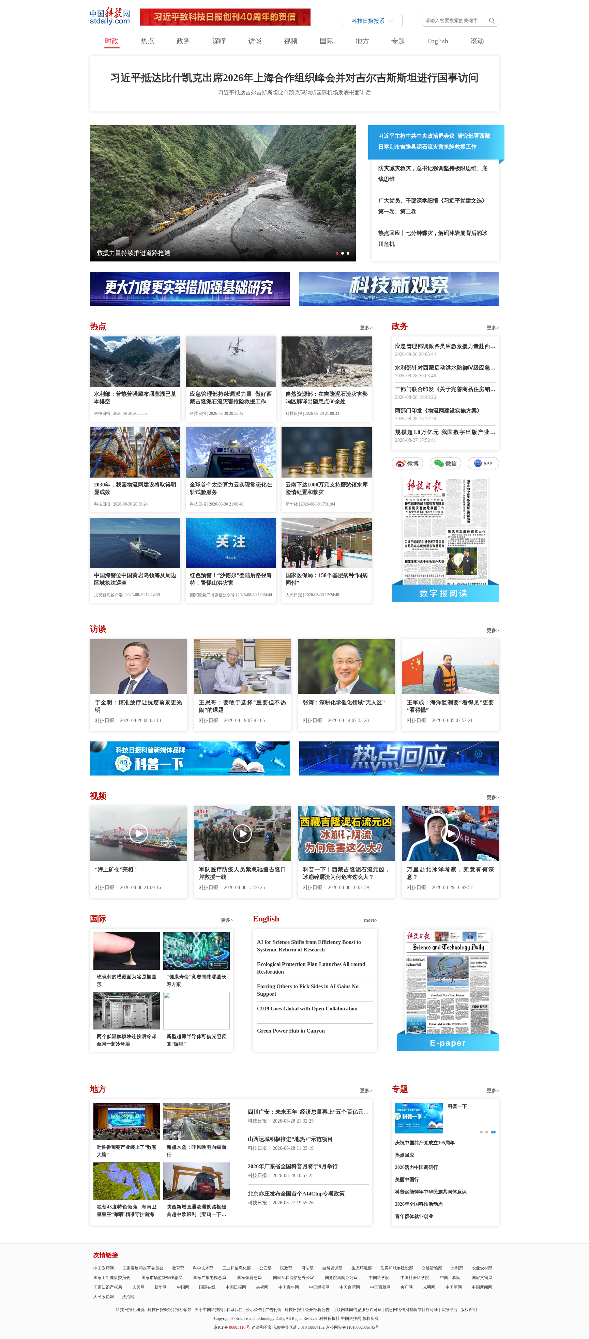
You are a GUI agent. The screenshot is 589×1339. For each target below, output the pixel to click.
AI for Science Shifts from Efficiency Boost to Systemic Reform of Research (309, 945)
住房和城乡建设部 (396, 1268)
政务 (183, 41)
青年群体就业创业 (414, 1216)
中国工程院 (450, 1277)
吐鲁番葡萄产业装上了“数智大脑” (126, 1151)
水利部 (457, 1268)
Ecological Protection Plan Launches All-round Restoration (311, 968)
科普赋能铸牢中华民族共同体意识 (431, 1191)
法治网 (128, 1296)
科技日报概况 (160, 1309)
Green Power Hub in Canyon (291, 1031)
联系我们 (234, 1309)
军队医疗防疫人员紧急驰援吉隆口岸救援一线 (242, 873)
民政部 (286, 1268)
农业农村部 (482, 1268)
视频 (291, 41)
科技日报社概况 (130, 1309)
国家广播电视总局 (209, 1277)
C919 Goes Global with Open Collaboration (307, 1008)
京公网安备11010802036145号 (352, 1327)
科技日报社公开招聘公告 (307, 1309)
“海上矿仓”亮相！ (117, 869)
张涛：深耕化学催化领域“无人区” (344, 702)
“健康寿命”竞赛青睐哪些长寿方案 (196, 980)
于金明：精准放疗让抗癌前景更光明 (138, 706)
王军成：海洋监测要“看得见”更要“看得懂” (450, 706)
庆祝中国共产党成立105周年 (425, 1142)
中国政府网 (103, 1268)
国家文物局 (482, 1277)
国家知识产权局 (107, 1287)
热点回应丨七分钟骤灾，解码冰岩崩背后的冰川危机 (432, 238)
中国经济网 (319, 1287)
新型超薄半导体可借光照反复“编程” (196, 1040)
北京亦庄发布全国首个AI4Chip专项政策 (296, 1194)
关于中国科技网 (209, 1309)
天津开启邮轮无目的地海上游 (137, 253)
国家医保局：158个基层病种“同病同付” (327, 579)
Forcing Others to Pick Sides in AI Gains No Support (308, 990)
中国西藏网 (380, 1287)
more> (370, 920)
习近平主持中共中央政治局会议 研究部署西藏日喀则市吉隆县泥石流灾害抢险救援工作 (434, 141)
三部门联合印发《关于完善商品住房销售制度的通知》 (445, 389)
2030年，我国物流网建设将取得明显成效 (135, 488)
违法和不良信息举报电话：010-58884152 (288, 1327)
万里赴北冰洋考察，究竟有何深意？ (450, 873)
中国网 (183, 1287)
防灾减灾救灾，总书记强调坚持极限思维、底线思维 (432, 173)
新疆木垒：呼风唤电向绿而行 (196, 1151)
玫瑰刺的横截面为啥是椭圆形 (126, 980)
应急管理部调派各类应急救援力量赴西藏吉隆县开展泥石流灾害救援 (445, 346)
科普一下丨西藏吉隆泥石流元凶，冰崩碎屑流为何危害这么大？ (346, 873)
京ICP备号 (232, 1327)
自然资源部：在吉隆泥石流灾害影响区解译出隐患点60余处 (327, 397)
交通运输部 (432, 1268)
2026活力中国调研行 (416, 1167)
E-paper (448, 1042)
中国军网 (453, 1287)
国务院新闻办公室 (341, 1277)
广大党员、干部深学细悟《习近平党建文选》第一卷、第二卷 (432, 206)
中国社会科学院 (415, 1277)
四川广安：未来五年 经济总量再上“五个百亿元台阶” (308, 1112)
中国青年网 (288, 1287)
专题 (398, 41)
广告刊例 (273, 1309)
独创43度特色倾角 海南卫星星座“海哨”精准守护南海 (126, 1210)
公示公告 (254, 1309)
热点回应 (404, 1155)
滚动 (477, 41)
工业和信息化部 (236, 1268)
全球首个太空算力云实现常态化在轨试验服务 (231, 488)
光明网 (429, 1287)
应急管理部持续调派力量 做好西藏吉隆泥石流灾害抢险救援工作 (231, 397)
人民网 (138, 1287)
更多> (366, 327)
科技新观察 (460, 1106)
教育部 (178, 1268)
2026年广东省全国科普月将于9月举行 (293, 1166)
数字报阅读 (445, 593)
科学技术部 (203, 1268)
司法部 (307, 1268)
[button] (337, 253)
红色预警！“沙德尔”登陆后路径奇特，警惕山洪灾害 (231, 579)
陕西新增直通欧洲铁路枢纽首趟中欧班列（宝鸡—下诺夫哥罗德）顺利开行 (196, 1211)
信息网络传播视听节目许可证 (411, 1309)
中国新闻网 (482, 1287)
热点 (147, 41)
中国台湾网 (349, 1287)
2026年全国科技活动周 (419, 1204)
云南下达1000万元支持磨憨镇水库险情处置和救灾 (327, 488)
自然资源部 (332, 1268)
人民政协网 (103, 1296)
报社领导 (183, 1309)
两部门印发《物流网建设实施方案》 (438, 410)
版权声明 (468, 1309)
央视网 (262, 1287)
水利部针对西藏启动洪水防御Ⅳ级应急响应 (445, 368)
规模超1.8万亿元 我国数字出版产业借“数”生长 (445, 432)
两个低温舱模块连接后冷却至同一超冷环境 (126, 1040)
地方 (362, 41)
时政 (112, 41)
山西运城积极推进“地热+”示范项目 (290, 1139)
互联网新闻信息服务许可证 (357, 1309)
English (437, 41)
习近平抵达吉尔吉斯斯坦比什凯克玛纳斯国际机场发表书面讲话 (294, 92)
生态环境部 (361, 1268)
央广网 (407, 1287)
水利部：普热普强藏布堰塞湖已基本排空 (135, 397)
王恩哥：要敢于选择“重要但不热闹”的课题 (242, 706)
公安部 (265, 1268)
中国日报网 (236, 1287)
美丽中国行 (407, 1179)
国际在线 (207, 1287)
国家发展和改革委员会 (142, 1268)
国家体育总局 (249, 1277)
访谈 (255, 41)
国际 (326, 41)
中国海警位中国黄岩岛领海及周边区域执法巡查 (135, 579)
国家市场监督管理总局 (161, 1277)
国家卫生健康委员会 (111, 1277)
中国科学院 (379, 1277)
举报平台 (449, 1309)
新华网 (160, 1287)
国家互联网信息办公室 (293, 1277)
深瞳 (219, 41)
